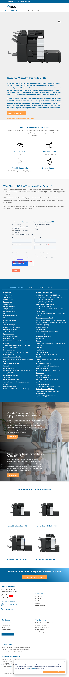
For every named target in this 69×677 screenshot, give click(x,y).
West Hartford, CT (7, 660)
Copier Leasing (39, 632)
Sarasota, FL (12, 661)
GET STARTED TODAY (35, 577)
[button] (59, 21)
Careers (37, 603)
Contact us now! (7, 634)
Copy (50, 288)
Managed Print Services (42, 627)
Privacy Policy (32, 668)
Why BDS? (38, 598)
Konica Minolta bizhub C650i (17, 526)
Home (2, 11)
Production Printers (40, 625)
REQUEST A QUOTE (15, 113)
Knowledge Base (6, 627)
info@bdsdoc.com (15, 605)
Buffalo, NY (12, 664)
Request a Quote (40, 605)
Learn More (12, 436)
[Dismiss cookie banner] (64, 662)
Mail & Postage (39, 629)
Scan (40, 288)
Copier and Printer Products (13, 11)
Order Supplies (6, 625)
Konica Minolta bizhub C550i (46, 526)
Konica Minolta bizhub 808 (45, 559)
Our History (38, 601)
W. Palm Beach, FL (7, 663)
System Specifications (14, 288)
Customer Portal (6, 629)
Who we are (38, 596)
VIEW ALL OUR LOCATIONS (9, 601)
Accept (48, 672)
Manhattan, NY (6, 666)
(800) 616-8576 (12, 1)
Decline (60, 672)
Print (31, 288)
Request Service (6, 622)
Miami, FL (5, 661)
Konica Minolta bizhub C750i (17, 559)
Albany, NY (5, 664)
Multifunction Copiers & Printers (44, 622)
